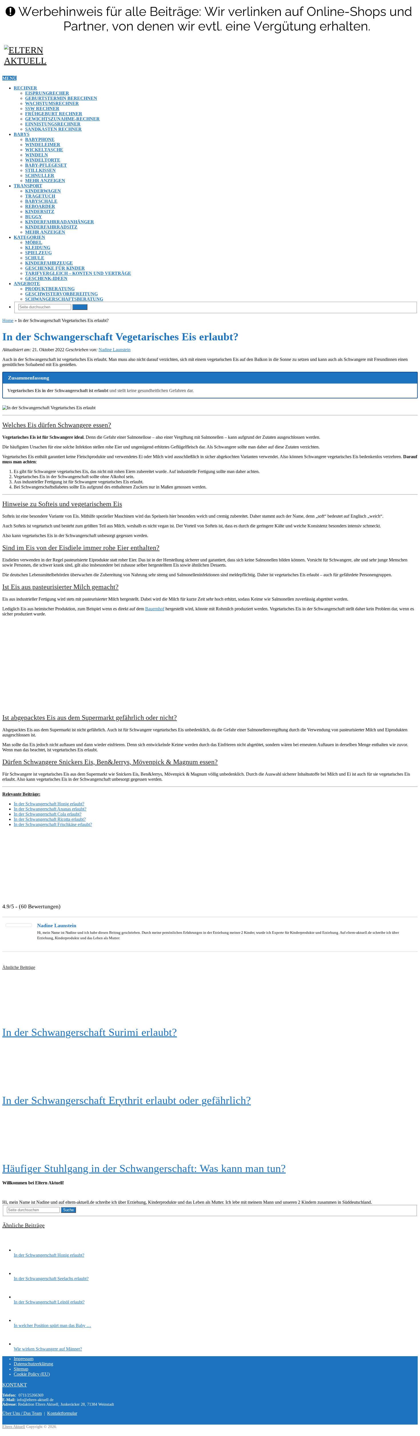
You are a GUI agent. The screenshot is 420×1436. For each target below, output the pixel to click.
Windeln (36, 154)
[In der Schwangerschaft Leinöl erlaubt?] (24, 1296)
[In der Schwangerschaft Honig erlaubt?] (24, 1250)
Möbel (33, 242)
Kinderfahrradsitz (51, 227)
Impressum (23, 1358)
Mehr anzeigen (45, 180)
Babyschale (41, 201)
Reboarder (40, 206)
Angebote (27, 283)
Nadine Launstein (115, 349)
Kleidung (37, 247)
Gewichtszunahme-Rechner (62, 118)
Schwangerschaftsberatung (64, 299)
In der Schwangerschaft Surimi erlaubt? (89, 1032)
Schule (34, 257)
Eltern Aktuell (13, 1427)
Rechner (25, 88)
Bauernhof (154, 608)
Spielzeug (38, 252)
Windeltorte (42, 160)
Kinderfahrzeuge (49, 263)
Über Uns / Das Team (22, 1413)
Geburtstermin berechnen (61, 98)
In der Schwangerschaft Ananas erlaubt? (50, 809)
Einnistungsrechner (53, 124)
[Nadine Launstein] (19, 925)
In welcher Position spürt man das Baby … (52, 1325)
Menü (9, 78)
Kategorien (29, 237)
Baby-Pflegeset (46, 165)
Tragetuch (40, 196)
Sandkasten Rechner (53, 129)
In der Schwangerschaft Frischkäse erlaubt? (53, 824)
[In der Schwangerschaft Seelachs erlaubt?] (24, 1273)
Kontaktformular (62, 1413)
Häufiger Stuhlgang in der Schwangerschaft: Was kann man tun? (144, 1168)
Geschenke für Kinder (55, 268)
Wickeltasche (44, 149)
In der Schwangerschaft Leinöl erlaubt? (49, 1302)
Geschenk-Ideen (46, 278)
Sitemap (21, 1369)
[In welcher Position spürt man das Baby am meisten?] (24, 1320)
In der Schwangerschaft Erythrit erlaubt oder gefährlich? (126, 1100)
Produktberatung (50, 288)
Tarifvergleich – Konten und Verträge (78, 273)
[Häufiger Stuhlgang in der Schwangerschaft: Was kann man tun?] (210, 1134)
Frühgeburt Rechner (53, 113)
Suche (80, 307)
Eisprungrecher (47, 93)
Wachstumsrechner (52, 103)
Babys (21, 134)
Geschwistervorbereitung (61, 293)
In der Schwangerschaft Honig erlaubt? (49, 803)
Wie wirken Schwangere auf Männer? (48, 1348)
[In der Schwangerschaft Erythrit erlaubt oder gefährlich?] (210, 1066)
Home (7, 320)
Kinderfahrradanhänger (59, 221)
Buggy (33, 216)
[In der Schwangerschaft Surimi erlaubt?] (210, 998)
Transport (28, 185)
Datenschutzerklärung (33, 1363)
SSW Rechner (42, 108)
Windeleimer (42, 144)
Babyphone (40, 139)
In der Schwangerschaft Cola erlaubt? (47, 814)
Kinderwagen (43, 190)
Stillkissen (40, 170)
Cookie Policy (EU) (32, 1374)
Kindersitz (39, 211)
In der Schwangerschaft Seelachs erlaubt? (51, 1278)
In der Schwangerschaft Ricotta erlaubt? (50, 819)
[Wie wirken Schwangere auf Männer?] (24, 1343)
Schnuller (39, 175)
